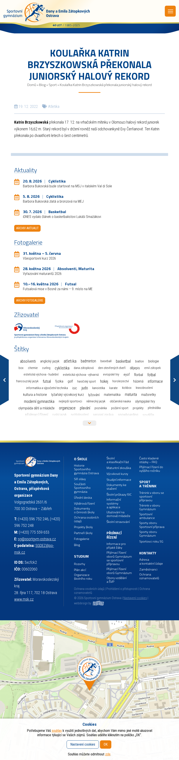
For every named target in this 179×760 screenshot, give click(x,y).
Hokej (104, 381)
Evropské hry (111, 374)
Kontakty (147, 553)
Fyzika (59, 381)
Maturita (131, 394)
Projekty (138, 408)
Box (21, 368)
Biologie (153, 361)
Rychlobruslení (80, 415)
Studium (81, 556)
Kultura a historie (35, 395)
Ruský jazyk (59, 415)
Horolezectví (120, 381)
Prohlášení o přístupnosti (122, 589)
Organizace (67, 408)
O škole (80, 459)
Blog (42, 84)
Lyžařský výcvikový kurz (67, 395)
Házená (138, 381)
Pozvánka (101, 408)
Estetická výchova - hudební (41, 374)
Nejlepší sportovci (70, 401)
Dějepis (135, 368)
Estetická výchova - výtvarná (81, 375)
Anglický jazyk (49, 361)
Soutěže (148, 415)
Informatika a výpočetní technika (47, 388)
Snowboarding (128, 415)
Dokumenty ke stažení (116, 487)
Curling (46, 368)
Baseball (106, 361)
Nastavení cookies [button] (135, 598)
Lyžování (94, 395)
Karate (113, 388)
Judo (84, 388)
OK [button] (106, 744)
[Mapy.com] (89, 690)
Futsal (47, 381)
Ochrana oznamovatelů (149, 576)
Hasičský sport (86, 381)
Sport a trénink (147, 484)
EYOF (127, 374)
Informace (155, 381)
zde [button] (107, 754)
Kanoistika (98, 388)
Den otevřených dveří (112, 368)
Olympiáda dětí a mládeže (36, 408)
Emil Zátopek (152, 368)
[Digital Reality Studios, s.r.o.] (98, 603)
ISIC (74, 388)
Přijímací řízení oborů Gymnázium (119, 571)
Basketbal (123, 361)
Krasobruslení (144, 388)
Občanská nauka (120, 401)
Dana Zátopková (84, 368)
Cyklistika (62, 368)
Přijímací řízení (36, 414)
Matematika (112, 395)
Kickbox (126, 388)
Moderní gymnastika (39, 401)
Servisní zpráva (103, 415)
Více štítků (89, 423)
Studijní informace (119, 480)
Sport (53, 84)
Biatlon (139, 361)
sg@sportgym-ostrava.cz (37, 539)
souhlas (57, 731)
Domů (31, 84)
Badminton (88, 361)
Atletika (53, 106)
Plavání (85, 408)
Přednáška (154, 408)
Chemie (33, 368)
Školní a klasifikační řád (118, 460)
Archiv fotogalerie (29, 300)
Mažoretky (148, 395)
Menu (170, 11)
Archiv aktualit (27, 228)
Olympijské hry (145, 401)
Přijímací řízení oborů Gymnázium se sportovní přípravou (119, 558)
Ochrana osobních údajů (89, 589)
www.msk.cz (24, 599)
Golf (70, 381)
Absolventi (28, 361)
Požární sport (119, 408)
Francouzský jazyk (27, 381)
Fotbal (151, 374)
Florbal (138, 374)
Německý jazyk (95, 401)
